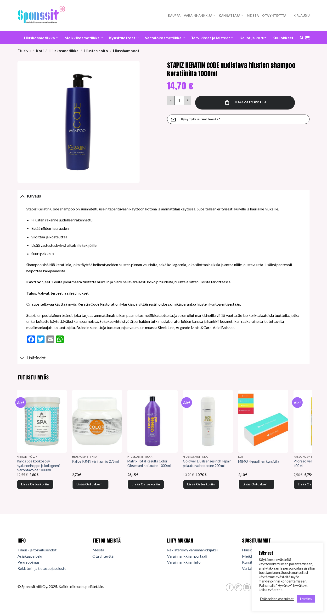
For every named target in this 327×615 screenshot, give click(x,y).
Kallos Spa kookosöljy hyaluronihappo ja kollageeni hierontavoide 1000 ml (38, 465)
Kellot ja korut (253, 37)
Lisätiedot (36, 357)
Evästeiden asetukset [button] (277, 599)
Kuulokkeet (283, 37)
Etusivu (24, 50)
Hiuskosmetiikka (39, 37)
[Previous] (17, 446)
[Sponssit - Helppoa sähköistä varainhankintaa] (41, 15)
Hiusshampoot (126, 50)
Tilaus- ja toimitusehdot (36, 550)
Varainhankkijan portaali (187, 556)
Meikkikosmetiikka (82, 37)
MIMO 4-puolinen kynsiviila (258, 461)
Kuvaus (34, 195)
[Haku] (301, 37)
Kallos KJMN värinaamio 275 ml (95, 461)
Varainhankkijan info (184, 562)
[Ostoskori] (307, 38)
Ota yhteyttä (274, 15)
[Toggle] (22, 196)
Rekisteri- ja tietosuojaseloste (41, 568)
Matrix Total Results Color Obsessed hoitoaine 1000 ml (149, 463)
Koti (40, 50)
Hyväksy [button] (306, 599)
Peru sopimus (28, 562)
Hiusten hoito (96, 50)
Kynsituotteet (122, 37)
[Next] (309, 446)
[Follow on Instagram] (238, 587)
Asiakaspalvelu (29, 556)
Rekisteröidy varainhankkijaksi (192, 550)
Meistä (253, 15)
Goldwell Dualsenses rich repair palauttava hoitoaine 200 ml (207, 463)
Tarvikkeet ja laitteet (210, 37)
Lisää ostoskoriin (250, 102)
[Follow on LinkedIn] (247, 587)
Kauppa (174, 15)
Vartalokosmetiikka (163, 37)
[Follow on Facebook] (230, 587)
